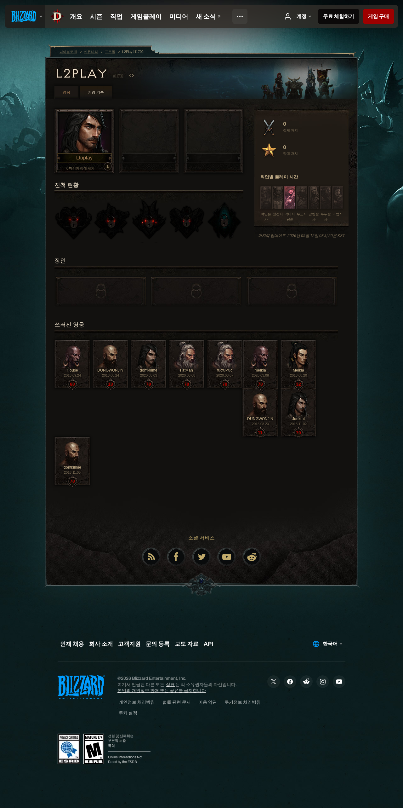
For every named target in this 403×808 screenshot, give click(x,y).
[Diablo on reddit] (251, 556)
